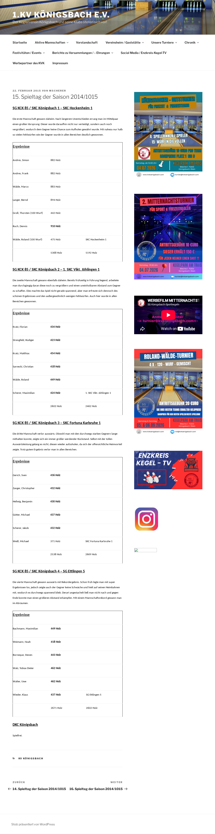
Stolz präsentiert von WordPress (33, 824)
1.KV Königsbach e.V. (61, 14)
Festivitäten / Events (27, 53)
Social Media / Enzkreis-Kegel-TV (143, 53)
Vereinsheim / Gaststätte (123, 42)
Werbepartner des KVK (29, 63)
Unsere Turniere (162, 42)
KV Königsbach (30, 758)
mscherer (57, 90)
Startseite (20, 42)
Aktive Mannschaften (50, 42)
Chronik (190, 42)
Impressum (60, 63)
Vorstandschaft (87, 42)
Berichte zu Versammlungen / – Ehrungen (81, 53)
